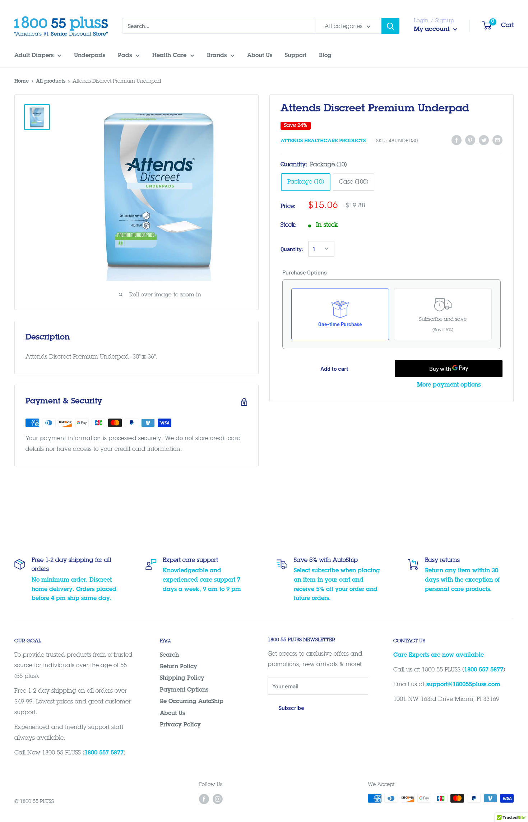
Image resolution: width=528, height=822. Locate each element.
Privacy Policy (180, 725)
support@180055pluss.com (463, 685)
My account (432, 30)
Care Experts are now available (438, 655)
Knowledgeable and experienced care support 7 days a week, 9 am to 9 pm (202, 580)
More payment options (449, 385)
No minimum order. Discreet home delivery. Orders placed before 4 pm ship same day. (74, 589)
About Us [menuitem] (259, 56)
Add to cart (334, 368)
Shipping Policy (182, 678)
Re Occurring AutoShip (191, 702)
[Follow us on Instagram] (218, 799)
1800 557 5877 (104, 753)
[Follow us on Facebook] (204, 799)
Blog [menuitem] (325, 56)
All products (50, 81)
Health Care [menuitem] (169, 56)
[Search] (390, 26)
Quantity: (292, 248)
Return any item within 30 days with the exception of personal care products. (462, 580)
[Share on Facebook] (456, 140)
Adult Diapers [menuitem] (34, 56)
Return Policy (178, 667)
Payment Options (184, 690)
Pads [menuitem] (125, 56)
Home (21, 81)
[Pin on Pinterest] (470, 140)
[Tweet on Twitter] (484, 140)
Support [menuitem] (295, 56)
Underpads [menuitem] (89, 56)
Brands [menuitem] (217, 56)
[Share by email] (497, 140)
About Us (172, 713)
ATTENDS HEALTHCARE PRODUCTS (323, 141)
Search (169, 655)
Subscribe (291, 707)
